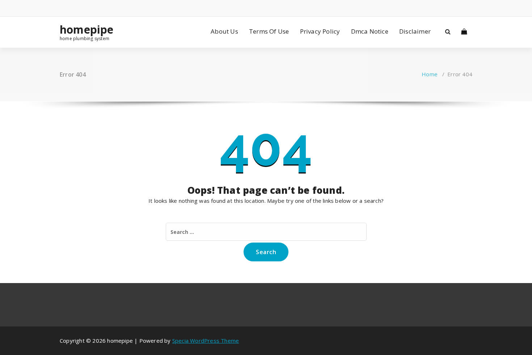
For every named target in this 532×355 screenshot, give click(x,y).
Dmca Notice (369, 31)
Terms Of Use (269, 31)
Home (430, 74)
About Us (224, 31)
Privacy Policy (320, 31)
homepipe (87, 29)
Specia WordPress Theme (205, 340)
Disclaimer (415, 31)
